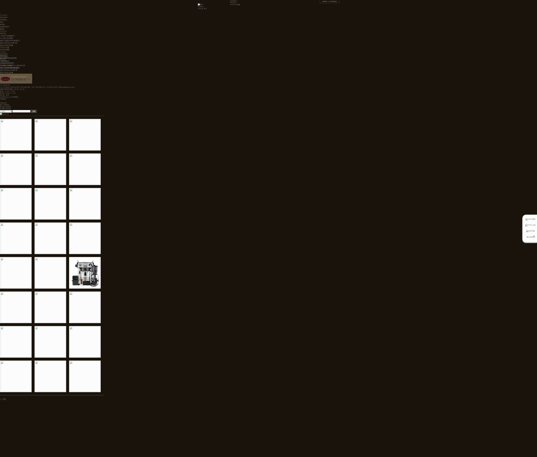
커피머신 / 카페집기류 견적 (9, 68)
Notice (2, 24)
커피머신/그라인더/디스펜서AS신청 (12, 65)
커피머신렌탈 (235, 4)
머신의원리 (4, 56)
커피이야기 (4, 54)
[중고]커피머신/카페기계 (8, 43)
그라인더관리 (4, 61)
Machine (233, 2)
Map (1, 22)
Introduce (3, 17)
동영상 (2, 29)
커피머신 (3, 33)
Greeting (3, 19)
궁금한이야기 (4, 26)
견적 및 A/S (202, 9)
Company (233, 1)
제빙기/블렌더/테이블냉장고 (10, 40)
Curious (201, 6)
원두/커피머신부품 (6, 45)
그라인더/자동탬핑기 (7, 36)
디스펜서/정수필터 (6, 38)
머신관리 (3, 58)
